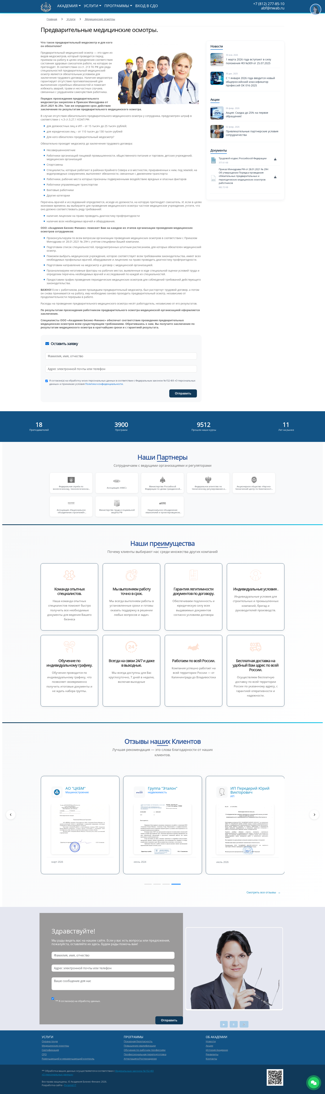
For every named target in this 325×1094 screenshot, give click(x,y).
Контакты (211, 1058)
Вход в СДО (146, 5)
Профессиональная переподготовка (145, 1054)
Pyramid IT (70, 1085)
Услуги (91, 5)
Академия (67, 5)
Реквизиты (212, 1054)
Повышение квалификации (140, 1045)
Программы (116, 5)
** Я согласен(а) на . (77, 1001)
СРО (44, 1054)
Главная (52, 19)
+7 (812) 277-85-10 (268, 3)
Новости (211, 1041)
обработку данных (89, 1001)
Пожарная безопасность (138, 1041)
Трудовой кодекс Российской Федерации (243, 158)
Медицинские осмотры (99, 19)
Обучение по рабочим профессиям (145, 1050)
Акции (209, 1045)
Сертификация (50, 1050)
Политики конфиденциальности (104, 384)
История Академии (217, 1050)
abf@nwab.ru (272, 8)
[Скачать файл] (277, 160)
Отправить (183, 393)
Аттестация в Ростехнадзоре (140, 1058)
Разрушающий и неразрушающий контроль (68, 1058)
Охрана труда (50, 1041)
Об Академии (216, 1037)
